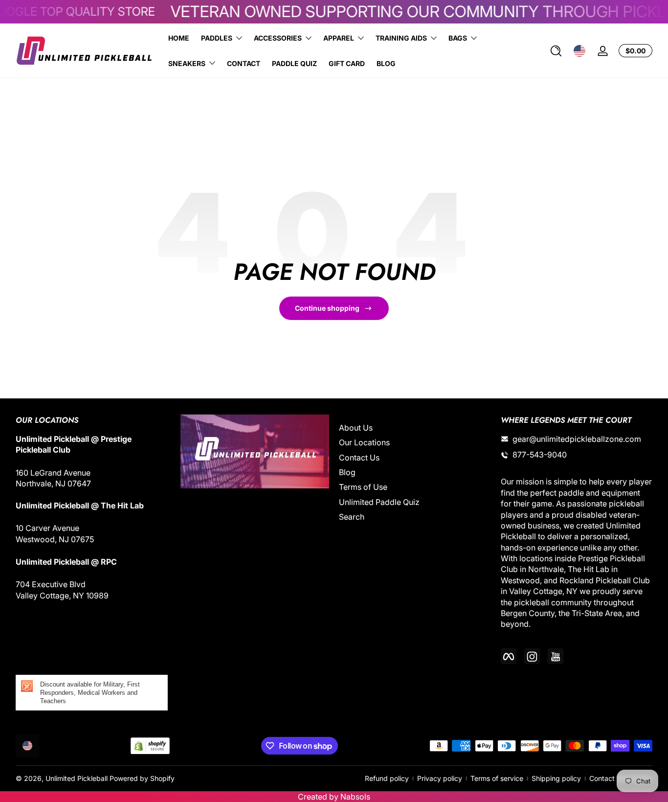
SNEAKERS (186, 63)
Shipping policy (556, 778)
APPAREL (338, 38)
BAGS (457, 38)
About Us (356, 428)
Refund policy (387, 778)
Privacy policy (439, 778)
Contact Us (359, 457)
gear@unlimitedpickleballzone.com (576, 439)
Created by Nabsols (334, 797)
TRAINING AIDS (401, 38)
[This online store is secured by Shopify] (150, 746)
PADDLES (216, 38)
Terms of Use (363, 487)
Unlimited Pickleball (77, 778)
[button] (556, 51)
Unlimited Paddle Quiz (379, 502)
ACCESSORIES (278, 38)
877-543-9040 (539, 455)
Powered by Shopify (142, 778)
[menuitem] (415, 427)
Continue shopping (327, 308)
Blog (347, 472)
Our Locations (364, 443)
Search (351, 517)
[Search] (556, 51)
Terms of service (496, 778)
